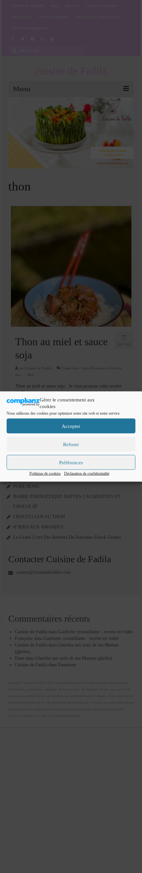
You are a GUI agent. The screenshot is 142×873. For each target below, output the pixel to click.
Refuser (71, 444)
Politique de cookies (45, 473)
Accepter (71, 426)
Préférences (71, 462)
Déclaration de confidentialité (86, 473)
